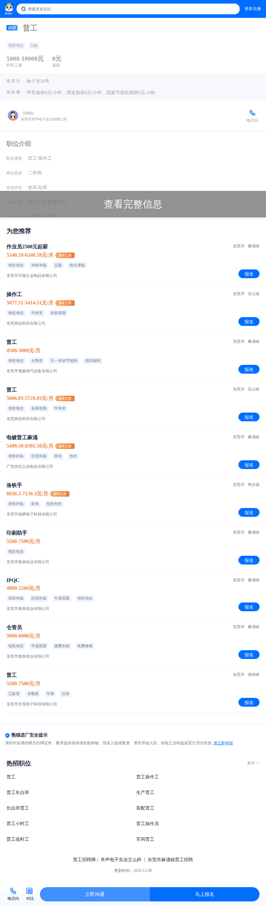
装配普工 (145, 808)
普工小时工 (17, 823)
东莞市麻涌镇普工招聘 (170, 859)
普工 (11, 777)
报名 (249, 274)
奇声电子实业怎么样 (121, 859)
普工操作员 (147, 823)
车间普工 (145, 839)
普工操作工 (147, 777)
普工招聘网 (84, 859)
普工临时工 (17, 839)
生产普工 (145, 792)
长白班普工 (17, 808)
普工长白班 (17, 792)
